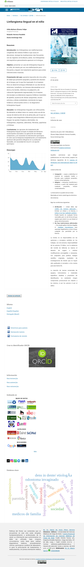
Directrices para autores (19, 328)
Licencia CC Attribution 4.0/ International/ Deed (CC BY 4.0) (64, 162)
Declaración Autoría (17, 332)
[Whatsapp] (15, 462)
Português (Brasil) (13, 314)
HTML (55, 70)
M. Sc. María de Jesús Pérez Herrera (59, 530)
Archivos (15, 15)
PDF (63, 70)
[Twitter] (8, 462)
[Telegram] (18, 462)
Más (35, 451)
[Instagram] (11, 462)
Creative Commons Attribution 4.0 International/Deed (50, 559)
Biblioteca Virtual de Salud (68, 1)
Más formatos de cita (58, 103)
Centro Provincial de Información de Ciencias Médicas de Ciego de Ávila (59, 536)
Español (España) (13, 311)
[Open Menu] (7, 10)
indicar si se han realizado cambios (66, 213)
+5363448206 (55, 551)
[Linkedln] (26, 462)
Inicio (8, 15)
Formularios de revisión (19, 336)
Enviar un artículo (14, 296)
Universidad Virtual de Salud (50, 1)
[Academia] (23, 462)
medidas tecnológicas (66, 227)
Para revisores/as (13, 386)
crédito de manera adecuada (66, 209)
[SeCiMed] (31, 434)
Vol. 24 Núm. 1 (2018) (26, 15)
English (9, 308)
